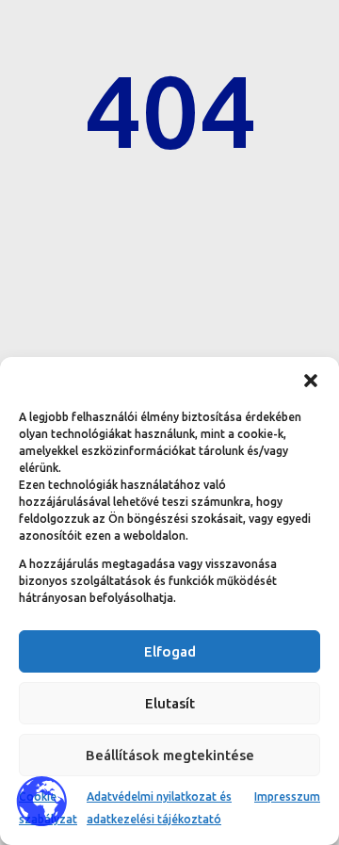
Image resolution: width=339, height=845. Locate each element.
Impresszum (287, 796)
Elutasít (170, 703)
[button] (310, 380)
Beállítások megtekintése (170, 755)
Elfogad (170, 651)
